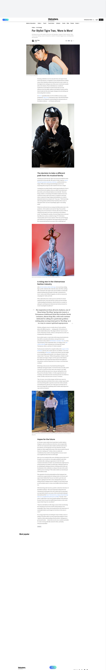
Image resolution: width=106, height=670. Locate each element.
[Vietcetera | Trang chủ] (53, 20)
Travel (44, 23)
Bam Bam (48, 352)
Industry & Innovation (30, 23)
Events (63, 23)
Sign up (101, 19)
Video (68, 23)
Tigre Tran (46, 97)
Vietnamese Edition (88, 19)
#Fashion (39, 526)
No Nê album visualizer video (57, 340)
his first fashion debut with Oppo (48, 287)
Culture (39, 23)
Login (96, 19)
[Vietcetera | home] (22, 668)
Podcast (72, 23)
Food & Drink (51, 23)
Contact (77, 23)
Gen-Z (40, 95)
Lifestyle (58, 23)
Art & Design (39, 27)
